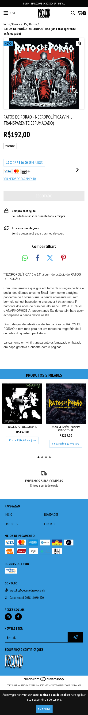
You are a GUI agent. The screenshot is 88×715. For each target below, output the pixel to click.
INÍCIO (8, 514)
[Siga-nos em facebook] (18, 616)
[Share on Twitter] (50, 258)
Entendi (44, 709)
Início (7, 24)
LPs (25, 24)
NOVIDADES (51, 514)
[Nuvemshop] (44, 680)
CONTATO (50, 524)
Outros (33, 24)
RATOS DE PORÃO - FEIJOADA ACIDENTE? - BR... (66, 428)
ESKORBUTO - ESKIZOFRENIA (22, 426)
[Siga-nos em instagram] (8, 616)
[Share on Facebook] (37, 258)
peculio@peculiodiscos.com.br (28, 590)
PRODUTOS (11, 524)
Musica (16, 24)
